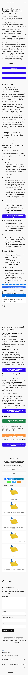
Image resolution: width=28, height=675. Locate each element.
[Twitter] (11, 479)
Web (3, 623)
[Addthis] (14, 473)
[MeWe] (21, 479)
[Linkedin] (16, 479)
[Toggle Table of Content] (17, 64)
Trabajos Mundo (14, 19)
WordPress (10, 672)
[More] (19, 482)
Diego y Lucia (14, 16)
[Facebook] (6, 479)
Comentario (5, 596)
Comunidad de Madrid (8, 18)
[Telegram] (14, 482)
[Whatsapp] (9, 482)
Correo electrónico (7, 617)
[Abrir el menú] (25, 2)
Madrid (9, 19)
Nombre (4, 611)
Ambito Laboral (10, 2)
